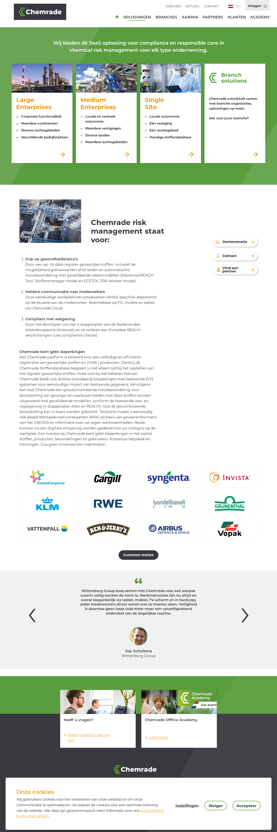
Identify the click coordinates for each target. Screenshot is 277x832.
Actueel (192, 6)
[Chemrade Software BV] (45, 12)
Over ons (173, 6)
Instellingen (187, 805)
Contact (211, 6)
